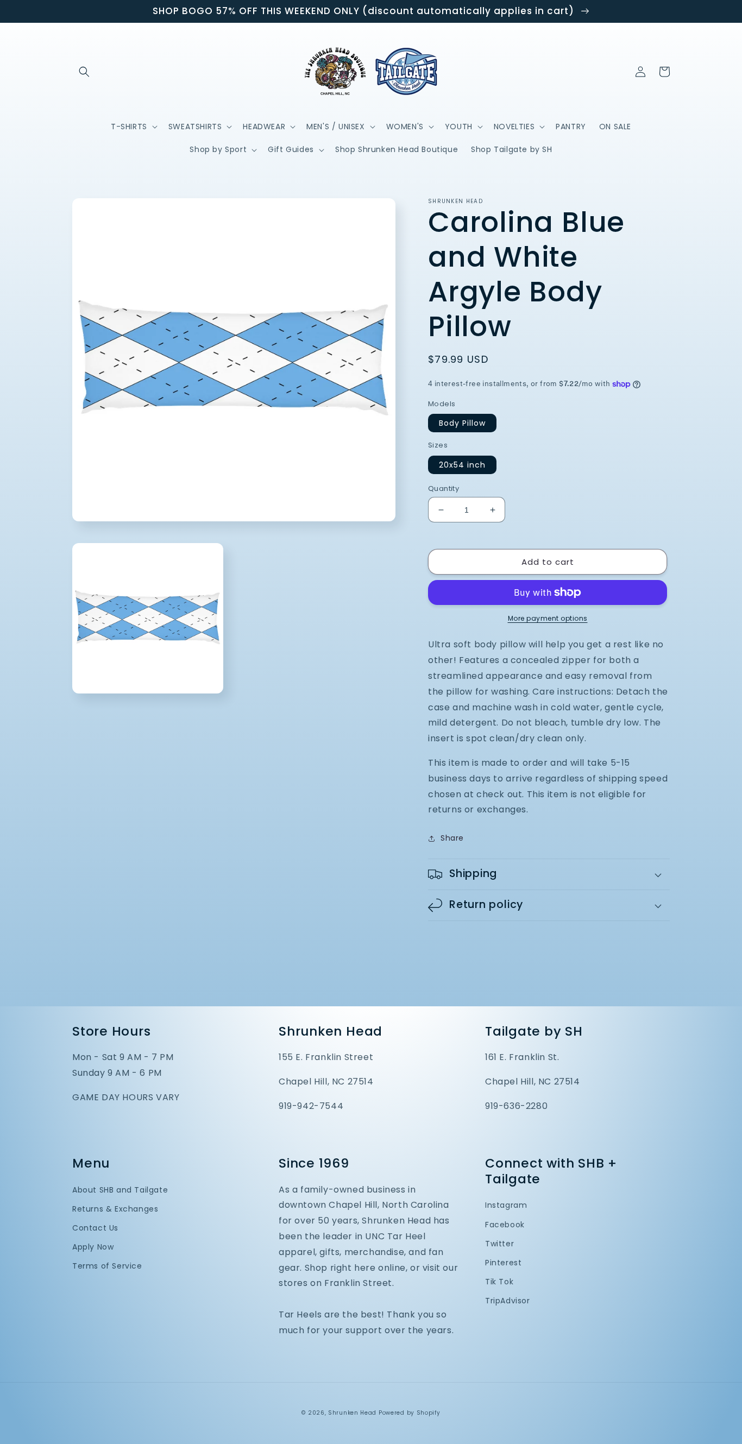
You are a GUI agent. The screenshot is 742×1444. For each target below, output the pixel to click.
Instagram (506, 1205)
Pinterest (503, 1262)
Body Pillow (462, 423)
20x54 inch (462, 464)
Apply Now (93, 1246)
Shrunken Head (352, 1413)
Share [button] (452, 838)
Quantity (443, 488)
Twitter (499, 1243)
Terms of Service (107, 1265)
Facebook (505, 1224)
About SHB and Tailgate (120, 1189)
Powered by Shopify (410, 1413)
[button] (84, 72)
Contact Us (95, 1227)
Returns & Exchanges (115, 1208)
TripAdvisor (507, 1300)
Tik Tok (499, 1281)
